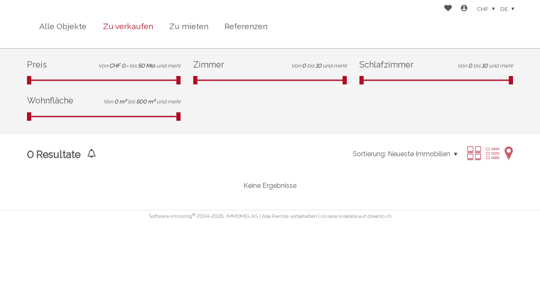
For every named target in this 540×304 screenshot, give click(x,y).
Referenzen (245, 26)
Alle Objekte (62, 26)
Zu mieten (188, 26)
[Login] (464, 9)
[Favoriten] (448, 9)
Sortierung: (369, 154)
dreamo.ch (379, 216)
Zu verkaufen (128, 26)
